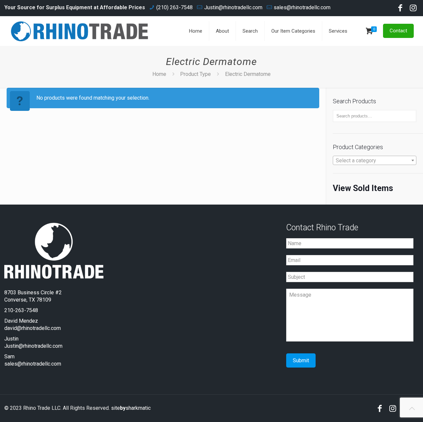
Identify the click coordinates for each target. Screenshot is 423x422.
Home (159, 74)
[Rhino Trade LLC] (79, 31)
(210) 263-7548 (174, 7)
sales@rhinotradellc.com (302, 7)
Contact (398, 31)
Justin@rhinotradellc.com (233, 7)
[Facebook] (400, 9)
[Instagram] (413, 9)
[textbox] (374, 160)
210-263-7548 (21, 310)
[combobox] (374, 160)
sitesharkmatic (131, 408)
